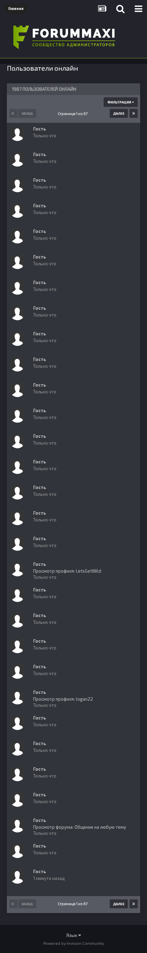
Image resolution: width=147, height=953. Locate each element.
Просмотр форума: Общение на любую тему (79, 827)
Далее (118, 113)
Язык (72, 935)
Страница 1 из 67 (73, 113)
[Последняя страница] (134, 113)
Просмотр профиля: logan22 (63, 699)
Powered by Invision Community (73, 943)
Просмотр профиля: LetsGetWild (67, 571)
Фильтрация (119, 102)
